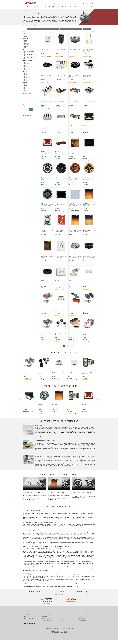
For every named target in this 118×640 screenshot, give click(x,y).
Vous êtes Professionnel (82, 620)
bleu (26, 76)
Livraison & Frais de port (47, 620)
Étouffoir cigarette (86, 28)
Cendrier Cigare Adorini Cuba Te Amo (74, 102)
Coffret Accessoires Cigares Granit (29, 406)
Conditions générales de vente (67, 628)
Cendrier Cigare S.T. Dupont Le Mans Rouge (61, 231)
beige (26, 73)
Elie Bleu (27, 44)
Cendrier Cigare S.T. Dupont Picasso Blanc (61, 257)
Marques (82, 6)
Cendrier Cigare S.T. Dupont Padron (47, 257)
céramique (28, 90)
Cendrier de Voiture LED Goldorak (43, 373)
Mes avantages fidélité (46, 618)
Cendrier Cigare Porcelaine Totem (47, 179)
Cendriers (34, 25)
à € (32, 104)
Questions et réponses (64, 614)
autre (26, 85)
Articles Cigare (45, 6)
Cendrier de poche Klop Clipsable (74, 308)
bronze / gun (28, 77)
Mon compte (44, 616)
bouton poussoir (29, 66)
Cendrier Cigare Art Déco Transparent (60, 127)
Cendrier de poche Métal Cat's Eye (88, 308)
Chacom (27, 41)
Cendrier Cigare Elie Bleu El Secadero (75, 127)
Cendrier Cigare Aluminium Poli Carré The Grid (89, 102)
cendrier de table (29, 52)
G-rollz (27, 46)
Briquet (39, 6)
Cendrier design (38, 28)
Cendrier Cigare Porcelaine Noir (88, 153)
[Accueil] (23, 25)
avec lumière (28, 63)
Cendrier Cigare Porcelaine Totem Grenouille (75, 179)
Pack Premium (81, 618)
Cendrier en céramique (47, 28)
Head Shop (34, 6)
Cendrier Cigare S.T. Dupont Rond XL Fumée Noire (75, 257)
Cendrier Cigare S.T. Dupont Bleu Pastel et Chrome (75, 205)
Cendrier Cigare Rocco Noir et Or (61, 205)
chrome (27, 79)
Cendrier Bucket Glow (60, 49)
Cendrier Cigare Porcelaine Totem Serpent (88, 179)
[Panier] (92, 3)
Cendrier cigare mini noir (46, 75)
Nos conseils (62, 618)
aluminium (28, 84)
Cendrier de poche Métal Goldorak (46, 334)
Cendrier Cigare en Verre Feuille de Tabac (74, 153)
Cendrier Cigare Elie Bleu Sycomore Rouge (60, 153)
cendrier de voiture (29, 54)
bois (26, 88)
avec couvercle (29, 62)
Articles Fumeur (27, 6)
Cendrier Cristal (72, 282)
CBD (63, 6)
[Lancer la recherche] (75, 3)
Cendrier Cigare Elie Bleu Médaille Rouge (46, 153)
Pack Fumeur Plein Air (60, 75)
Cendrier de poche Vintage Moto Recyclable (87, 373)
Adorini (27, 40)
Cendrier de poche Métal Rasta (60, 334)
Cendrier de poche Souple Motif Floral (88, 334)
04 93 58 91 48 (27, 614)
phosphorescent (29, 68)
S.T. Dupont (54, 6)
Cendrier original (79, 28)
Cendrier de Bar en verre (88, 282)
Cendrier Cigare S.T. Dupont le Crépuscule (89, 205)
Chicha (66, 6)
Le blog (61, 616)
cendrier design (29, 55)
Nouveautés (87, 6)
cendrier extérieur (29, 57)
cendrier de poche (29, 51)
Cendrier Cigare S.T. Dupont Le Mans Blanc (47, 231)
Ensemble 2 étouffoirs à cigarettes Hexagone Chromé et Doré (88, 50)
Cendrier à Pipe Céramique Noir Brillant (75, 76)
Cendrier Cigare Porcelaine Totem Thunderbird (47, 205)
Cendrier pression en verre (74, 49)
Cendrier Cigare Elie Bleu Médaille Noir (88, 127)
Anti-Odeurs (71, 6)
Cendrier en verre (56, 28)
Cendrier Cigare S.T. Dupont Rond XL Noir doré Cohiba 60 (89, 257)
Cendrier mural (71, 28)
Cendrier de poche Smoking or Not (75, 334)
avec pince (27, 65)
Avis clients (62, 620)
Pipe (50, 6)
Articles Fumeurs (28, 25)
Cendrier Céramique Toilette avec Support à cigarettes (47, 102)
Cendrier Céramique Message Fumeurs (87, 76)
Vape (59, 6)
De (24, 104)
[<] (21, 366)
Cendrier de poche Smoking (47, 49)
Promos (92, 6)
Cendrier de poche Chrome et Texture (47, 308)
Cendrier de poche (30, 28)
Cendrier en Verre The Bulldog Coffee (44, 406)
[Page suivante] (72, 346)
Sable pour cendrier (27, 115)
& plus (30, 95)
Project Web (68, 634)
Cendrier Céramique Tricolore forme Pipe (59, 102)
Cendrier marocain (63, 28)
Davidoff (27, 43)
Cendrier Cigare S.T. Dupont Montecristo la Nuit (89, 231)
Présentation (80, 614)
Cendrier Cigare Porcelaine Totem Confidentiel (61, 179)
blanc (27, 74)
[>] (97, 366)
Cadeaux (77, 6)
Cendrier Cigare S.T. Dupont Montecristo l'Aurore (75, 231)
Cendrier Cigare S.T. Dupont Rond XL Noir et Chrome (47, 283)
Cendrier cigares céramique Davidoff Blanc (61, 283)
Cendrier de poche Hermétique (59, 308)
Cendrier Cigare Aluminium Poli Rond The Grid (47, 127)
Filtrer (31, 109)
